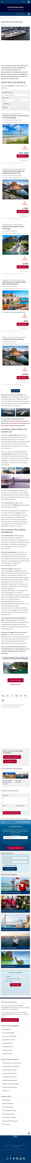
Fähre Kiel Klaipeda (7, 1107)
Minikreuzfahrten (7, 1050)
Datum (19, 107)
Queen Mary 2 (17, 706)
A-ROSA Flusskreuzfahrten (9, 1080)
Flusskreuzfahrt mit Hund (9, 1077)
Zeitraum (5, 98)
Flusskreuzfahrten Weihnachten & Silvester (7, 782)
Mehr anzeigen (15, 390)
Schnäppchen (12, 818)
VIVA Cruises (5, 1090)
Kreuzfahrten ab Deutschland (17, 705)
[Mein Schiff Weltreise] (15, 958)
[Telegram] (12, 696)
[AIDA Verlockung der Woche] (15, 921)
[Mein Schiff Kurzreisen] (21, 775)
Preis (25, 107)
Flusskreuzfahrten (7, 1043)
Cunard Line (7, 705)
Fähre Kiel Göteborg (7, 1103)
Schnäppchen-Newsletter (10, 1020)
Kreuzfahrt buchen (7, 1053)
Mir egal (8, 976)
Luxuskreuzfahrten (7, 1046)
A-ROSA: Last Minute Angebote (10, 1084)
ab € (22, 153)
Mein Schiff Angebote (8, 1032)
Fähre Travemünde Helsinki (10, 1121)
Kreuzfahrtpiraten (15, 7)
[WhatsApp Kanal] (17, 822)
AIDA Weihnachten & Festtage (11, 892)
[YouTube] (26, 822)
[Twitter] (25, 696)
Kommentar (6, 795)
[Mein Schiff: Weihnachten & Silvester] (15, 902)
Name (4, 805)
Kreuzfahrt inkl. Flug (10, 865)
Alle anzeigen (25, 122)
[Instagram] (24, 822)
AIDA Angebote (6, 1029)
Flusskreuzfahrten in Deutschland (11, 1063)
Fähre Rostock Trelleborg (9, 1117)
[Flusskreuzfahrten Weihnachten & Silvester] (9, 775)
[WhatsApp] (7, 696)
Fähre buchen (6, 1124)
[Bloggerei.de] (12, 1154)
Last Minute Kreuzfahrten (9, 1036)
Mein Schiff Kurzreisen (9, 948)
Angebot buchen (22, 156)
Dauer (12, 107)
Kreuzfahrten (5, 818)
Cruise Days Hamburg (16, 423)
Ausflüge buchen (25, 160)
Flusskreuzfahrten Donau (9, 1070)
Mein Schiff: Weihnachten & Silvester (13, 911)
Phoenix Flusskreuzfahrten (9, 1087)
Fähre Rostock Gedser (8, 1114)
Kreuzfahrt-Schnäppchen (9, 17)
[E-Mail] (16, 696)
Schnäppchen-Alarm (24, 158)
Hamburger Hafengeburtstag (10, 425)
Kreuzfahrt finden (10, 761)
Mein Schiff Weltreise (8, 966)
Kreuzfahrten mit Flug (8, 1039)
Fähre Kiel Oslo (6, 1100)
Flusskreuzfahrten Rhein (9, 1073)
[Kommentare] (3, 696)
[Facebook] (21, 696)
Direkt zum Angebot (15, 680)
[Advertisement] (15, 52)
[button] (2, 1160)
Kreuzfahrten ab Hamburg (7, 706)
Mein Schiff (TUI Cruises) (13, 979)
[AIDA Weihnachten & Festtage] (15, 884)
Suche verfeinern (7, 92)
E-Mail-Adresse (20, 805)
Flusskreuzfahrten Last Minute (10, 1066)
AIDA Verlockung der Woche (10, 929)
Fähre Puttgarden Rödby (9, 1110)
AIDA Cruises (9, 981)
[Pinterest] (3, 700)
